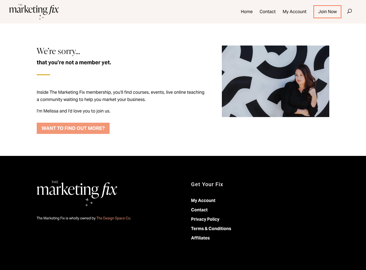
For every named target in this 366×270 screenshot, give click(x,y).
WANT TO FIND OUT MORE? (73, 128)
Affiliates (200, 238)
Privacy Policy (205, 219)
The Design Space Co (113, 218)
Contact (268, 12)
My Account (295, 12)
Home (247, 12)
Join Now (327, 12)
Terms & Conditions (211, 228)
